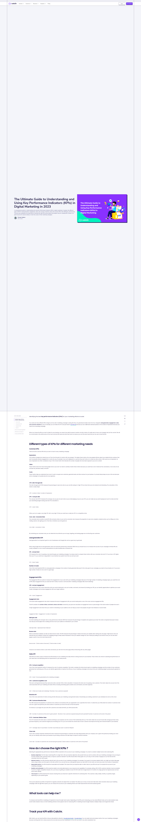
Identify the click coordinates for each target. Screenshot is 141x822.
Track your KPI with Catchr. (19, 433)
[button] (21, 4)
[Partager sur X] (125, 421)
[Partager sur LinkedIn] (125, 418)
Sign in (122, 3)
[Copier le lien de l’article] (125, 424)
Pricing (49, 3)
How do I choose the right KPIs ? (20, 429)
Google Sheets (78, 818)
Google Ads (73, 424)
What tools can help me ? (19, 431)
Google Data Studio (68, 818)
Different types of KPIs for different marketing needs (19, 420)
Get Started (129, 3)
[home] (12, 3)
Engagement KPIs (18, 425)
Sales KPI (17, 427)
